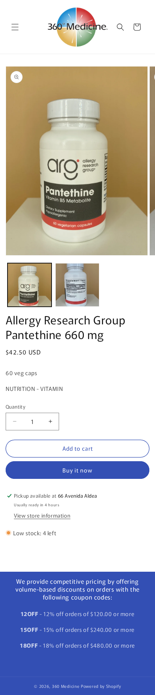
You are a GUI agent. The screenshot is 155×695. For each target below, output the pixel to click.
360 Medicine (66, 686)
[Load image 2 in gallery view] (77, 285)
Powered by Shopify (101, 686)
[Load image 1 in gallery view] (30, 285)
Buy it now (77, 470)
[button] (15, 27)
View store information (42, 515)
